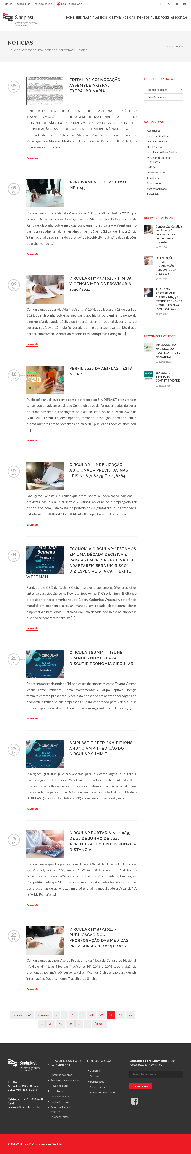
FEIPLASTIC (154, 146)
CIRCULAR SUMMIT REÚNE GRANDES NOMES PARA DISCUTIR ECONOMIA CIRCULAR (101, 658)
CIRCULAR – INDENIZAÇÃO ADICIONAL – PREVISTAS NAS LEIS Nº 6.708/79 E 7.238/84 (98, 470)
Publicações (160, 17)
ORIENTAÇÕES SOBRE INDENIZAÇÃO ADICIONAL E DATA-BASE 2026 (168, 266)
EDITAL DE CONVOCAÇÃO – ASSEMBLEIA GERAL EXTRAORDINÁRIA (96, 85)
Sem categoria (155, 183)
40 (60, 1023)
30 (50, 1023)
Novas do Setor (156, 172)
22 (101, 1014)
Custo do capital (60, 1096)
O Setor (115, 17)
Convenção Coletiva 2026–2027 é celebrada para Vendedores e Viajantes (169, 234)
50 (70, 1023)
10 (73, 1014)
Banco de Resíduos (158, 136)
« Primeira (43, 1014)
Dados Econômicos (158, 141)
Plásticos (100, 17)
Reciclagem (153, 177)
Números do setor (61, 1074)
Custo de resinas (60, 1101)
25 (130, 1014)
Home (8, 4)
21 (91, 1014)
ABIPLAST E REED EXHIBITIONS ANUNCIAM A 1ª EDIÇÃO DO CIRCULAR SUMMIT (101, 748)
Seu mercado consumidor (65, 1080)
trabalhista (153, 194)
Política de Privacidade (103, 1092)
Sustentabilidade (157, 188)
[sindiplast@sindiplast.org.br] (177, 4)
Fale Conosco (43, 4)
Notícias (128, 17)
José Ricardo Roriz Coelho (162, 152)
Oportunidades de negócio (61, 1109)
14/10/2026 (164, 385)
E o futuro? (57, 1091)
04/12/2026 (165, 361)
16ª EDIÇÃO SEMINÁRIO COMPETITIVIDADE (168, 376)
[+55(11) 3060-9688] (169, 4)
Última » (99, 1023)
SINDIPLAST (83, 17)
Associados (153, 130)
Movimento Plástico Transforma (158, 159)
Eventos (143, 17)
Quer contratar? (60, 1116)
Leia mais (32, 158)
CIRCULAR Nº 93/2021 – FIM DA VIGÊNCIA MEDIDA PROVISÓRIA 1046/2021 (100, 284)
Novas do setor (59, 1085)
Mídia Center (97, 1087)
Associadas (179, 17)
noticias (151, 167)
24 (120, 1014)
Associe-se (23, 4)
